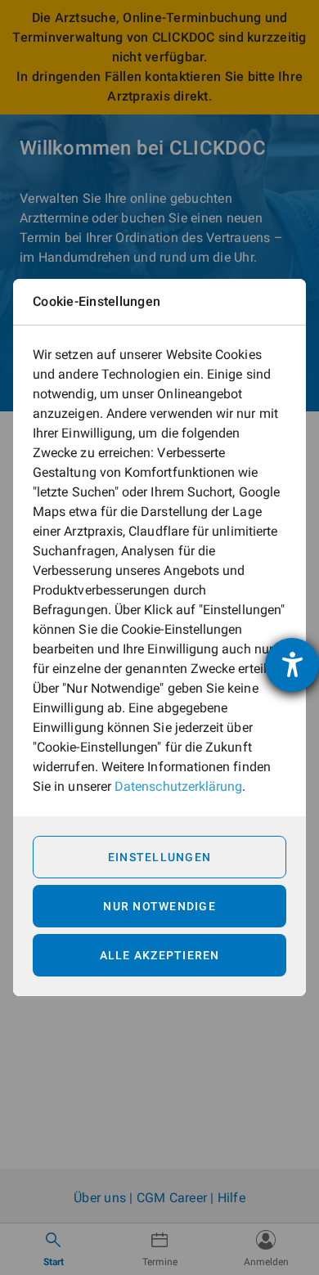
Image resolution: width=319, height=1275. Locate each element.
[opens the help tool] (292, 665)
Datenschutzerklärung (178, 786)
